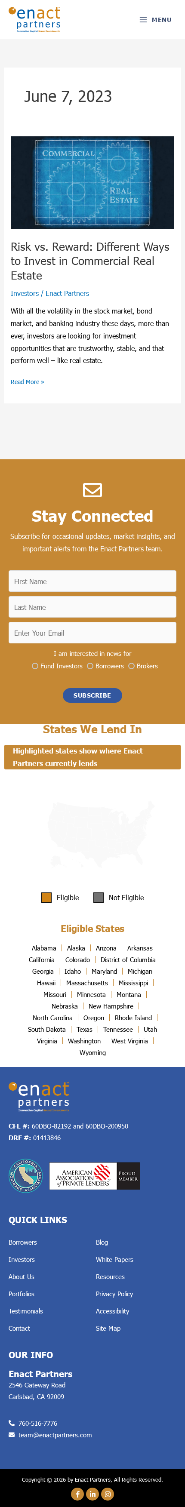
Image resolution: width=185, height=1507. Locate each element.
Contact (19, 1328)
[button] (92, 695)
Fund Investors (61, 666)
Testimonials (26, 1311)
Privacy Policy (114, 1294)
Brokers (147, 666)
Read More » (27, 380)
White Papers (114, 1259)
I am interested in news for (92, 653)
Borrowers (110, 666)
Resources (110, 1276)
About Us (21, 1276)
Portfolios (21, 1294)
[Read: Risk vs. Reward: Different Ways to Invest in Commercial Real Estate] (93, 182)
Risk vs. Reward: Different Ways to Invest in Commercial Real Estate (90, 261)
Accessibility (112, 1311)
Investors (25, 293)
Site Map (108, 1328)
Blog (102, 1242)
